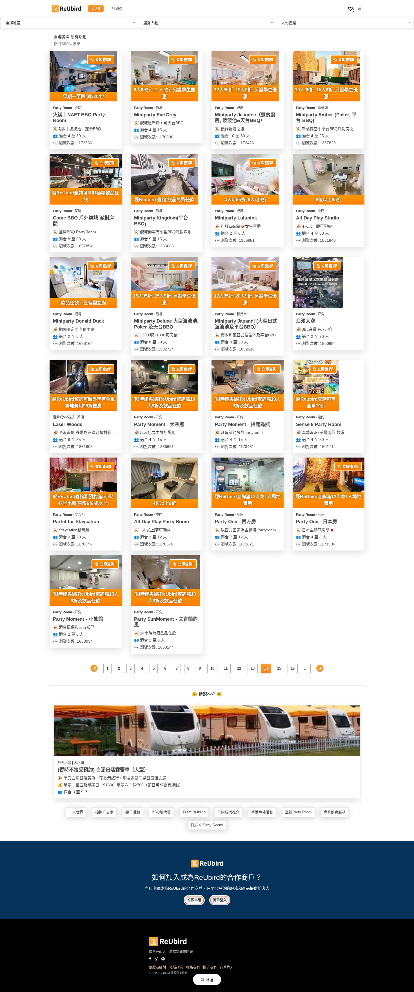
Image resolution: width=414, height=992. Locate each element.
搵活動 (95, 8)
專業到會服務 (335, 812)
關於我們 (210, 967)
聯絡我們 (193, 967)
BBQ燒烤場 (161, 812)
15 (279, 668)
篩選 (208, 979)
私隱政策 (176, 967)
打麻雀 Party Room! (207, 825)
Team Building (194, 812)
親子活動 (132, 812)
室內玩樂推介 (228, 812)
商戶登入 (220, 900)
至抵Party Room (298, 812)
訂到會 (117, 8)
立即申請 (194, 900)
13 (253, 668)
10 (212, 668)
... (306, 668)
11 (226, 668)
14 (266, 668)
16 (293, 668)
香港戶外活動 (262, 812)
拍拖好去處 (104, 812)
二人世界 (76, 812)
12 (239, 668)
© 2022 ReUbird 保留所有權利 (168, 973)
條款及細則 (157, 967)
